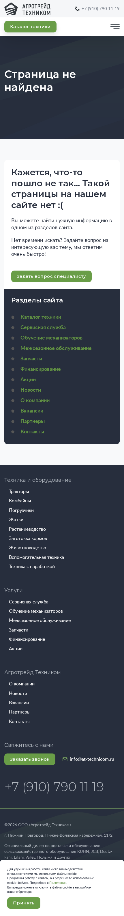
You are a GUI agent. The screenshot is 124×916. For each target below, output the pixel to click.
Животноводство (27, 547)
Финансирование (40, 369)
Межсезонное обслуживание (56, 348)
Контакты (32, 432)
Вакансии (31, 411)
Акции (28, 379)
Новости (30, 390)
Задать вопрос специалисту (51, 276)
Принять (24, 903)
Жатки (16, 519)
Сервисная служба (43, 327)
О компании (35, 400)
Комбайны (20, 501)
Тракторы (19, 491)
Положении (57, 882)
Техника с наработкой (32, 566)
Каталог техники (30, 26)
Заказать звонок (30, 759)
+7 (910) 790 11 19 (101, 9)
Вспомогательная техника (36, 557)
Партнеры (32, 421)
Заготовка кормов (28, 538)
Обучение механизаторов (51, 338)
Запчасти (31, 359)
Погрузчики (21, 510)
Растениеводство (27, 529)
